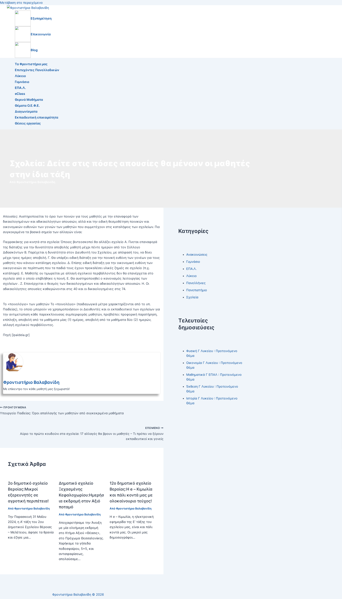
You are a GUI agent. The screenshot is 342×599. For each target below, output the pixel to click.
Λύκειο (20, 76)
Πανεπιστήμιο (196, 290)
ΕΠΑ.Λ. (20, 88)
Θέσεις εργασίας (28, 123)
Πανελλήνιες (196, 283)
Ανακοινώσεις (196, 254)
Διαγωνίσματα (26, 111)
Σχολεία (192, 297)
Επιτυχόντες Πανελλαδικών (37, 70)
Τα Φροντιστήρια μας (31, 64)
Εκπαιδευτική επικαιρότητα (36, 117)
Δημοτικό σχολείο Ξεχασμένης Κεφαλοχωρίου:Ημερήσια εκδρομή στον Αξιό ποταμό (81, 495)
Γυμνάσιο (22, 82)
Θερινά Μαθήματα (29, 100)
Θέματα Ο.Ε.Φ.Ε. (27, 105)
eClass (20, 94)
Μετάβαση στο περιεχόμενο (21, 3)
